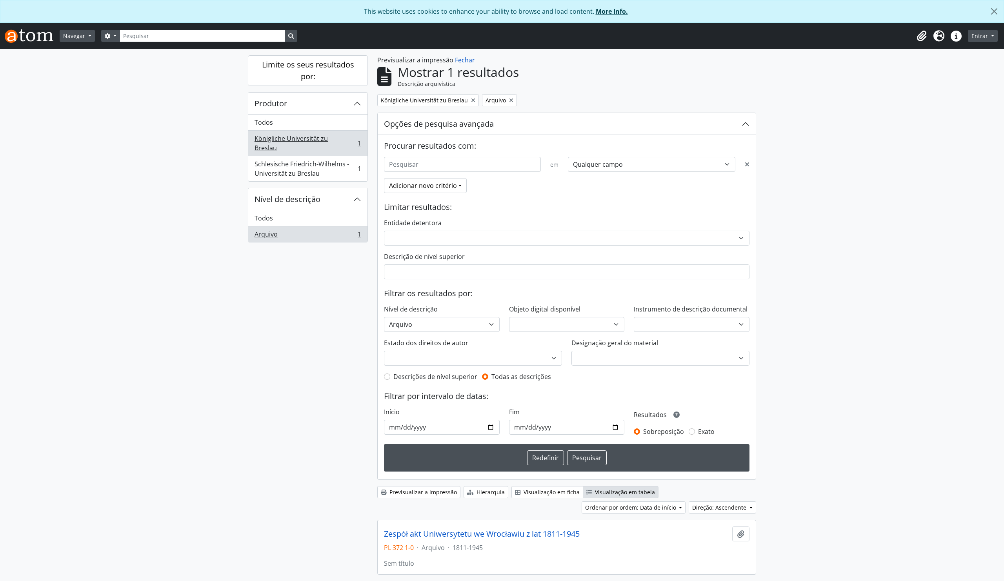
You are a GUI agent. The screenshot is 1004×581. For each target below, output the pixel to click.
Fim (514, 412)
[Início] (32, 36)
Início (392, 412)
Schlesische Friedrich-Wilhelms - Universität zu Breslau (307, 169)
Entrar (980, 36)
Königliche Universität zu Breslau (307, 143)
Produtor (271, 103)
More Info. (612, 11)
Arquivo (307, 236)
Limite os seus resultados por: (308, 70)
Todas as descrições (521, 376)
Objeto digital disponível (544, 309)
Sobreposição (663, 431)
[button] (921, 36)
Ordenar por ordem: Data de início (631, 507)
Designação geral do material (614, 343)
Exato (706, 431)
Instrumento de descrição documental (691, 309)
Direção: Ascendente (720, 507)
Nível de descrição (287, 199)
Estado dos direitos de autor (426, 343)
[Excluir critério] (747, 164)
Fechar (465, 60)
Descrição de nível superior (424, 256)
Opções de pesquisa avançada (439, 123)
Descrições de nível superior (435, 376)
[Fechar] (994, 11)
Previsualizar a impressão (422, 492)
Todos (264, 122)
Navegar (75, 36)
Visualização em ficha (551, 492)
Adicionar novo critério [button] (423, 185)
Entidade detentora (413, 223)
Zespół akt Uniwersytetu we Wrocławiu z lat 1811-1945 (482, 534)
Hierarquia (490, 492)
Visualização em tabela (624, 492)
